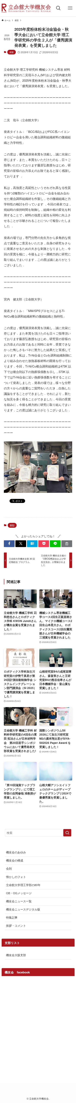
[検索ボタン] (58, 8)
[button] (9, 543)
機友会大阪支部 (16, 955)
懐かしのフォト (16, 877)
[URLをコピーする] (66, 543)
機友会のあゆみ (16, 852)
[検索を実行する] (67, 832)
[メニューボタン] (70, 8)
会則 (9, 868)
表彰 (11, 52)
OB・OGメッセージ (19, 893)
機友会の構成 (14, 860)
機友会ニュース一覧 (19, 901)
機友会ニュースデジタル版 (23, 909)
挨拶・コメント (16, 925)
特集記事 (11, 917)
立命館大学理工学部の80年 (23, 885)
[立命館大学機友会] (26, 8)
